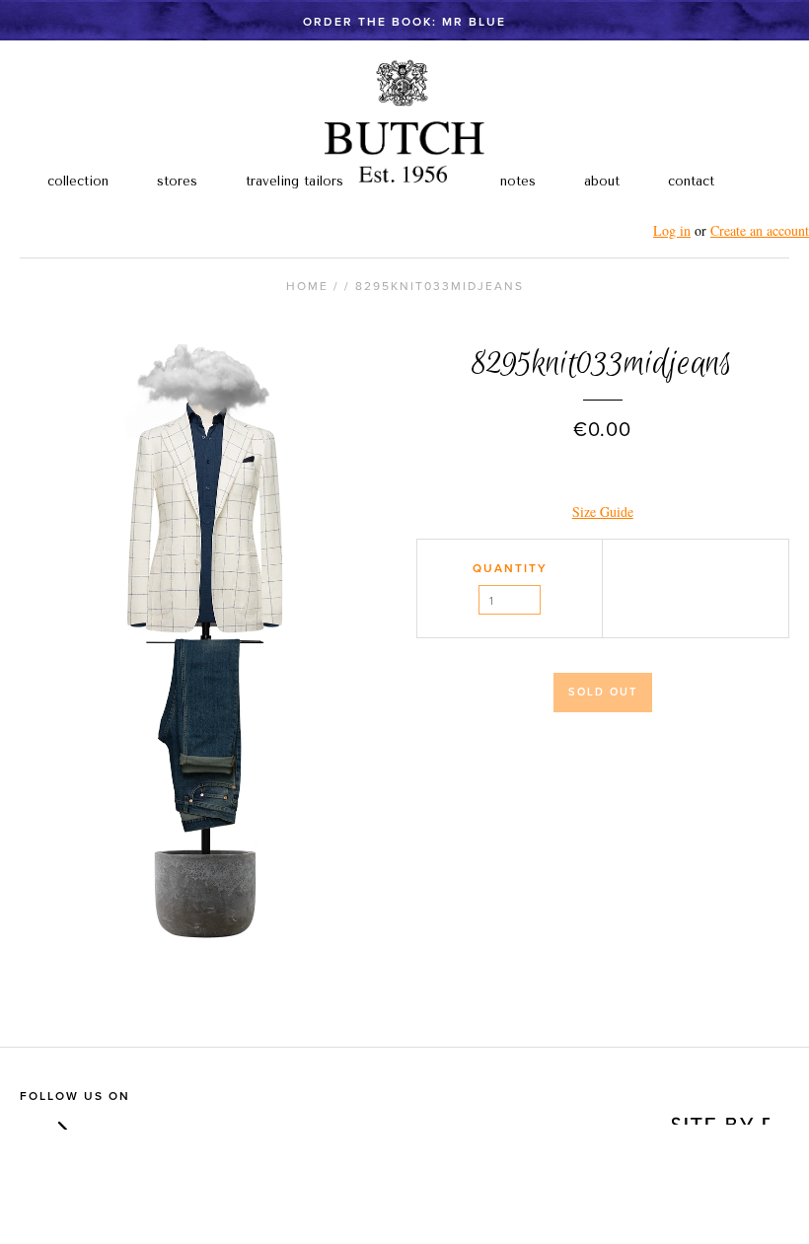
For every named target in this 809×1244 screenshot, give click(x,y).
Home (307, 286)
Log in (672, 230)
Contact (691, 181)
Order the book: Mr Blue (404, 22)
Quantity (510, 568)
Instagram (57, 1120)
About (602, 181)
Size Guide (602, 511)
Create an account (759, 230)
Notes (518, 181)
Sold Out (602, 692)
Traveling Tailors (294, 181)
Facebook (29, 1120)
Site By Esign (718, 1115)
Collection (78, 181)
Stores (177, 181)
